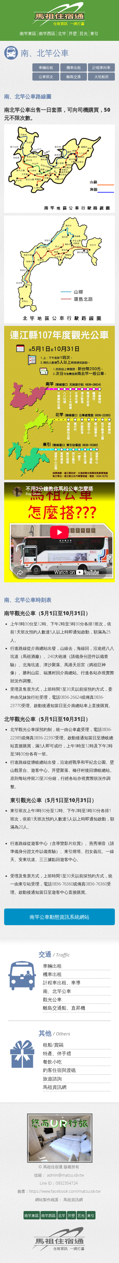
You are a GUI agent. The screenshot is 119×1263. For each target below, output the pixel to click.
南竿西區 (47, 33)
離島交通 (73, 76)
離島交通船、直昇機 (64, 1008)
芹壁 (73, 33)
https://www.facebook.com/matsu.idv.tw (64, 1191)
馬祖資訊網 (54, 1087)
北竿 (62, 33)
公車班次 (46, 76)
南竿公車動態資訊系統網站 (59, 916)
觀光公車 (52, 999)
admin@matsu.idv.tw (65, 1175)
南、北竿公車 (57, 991)
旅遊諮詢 (52, 1078)
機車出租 (73, 67)
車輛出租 (46, 67)
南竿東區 (28, 33)
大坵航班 (101, 76)
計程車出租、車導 (62, 982)
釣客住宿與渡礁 (59, 1070)
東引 (94, 33)
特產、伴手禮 (57, 1053)
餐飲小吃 (52, 1062)
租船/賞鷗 (53, 1045)
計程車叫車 (101, 67)
